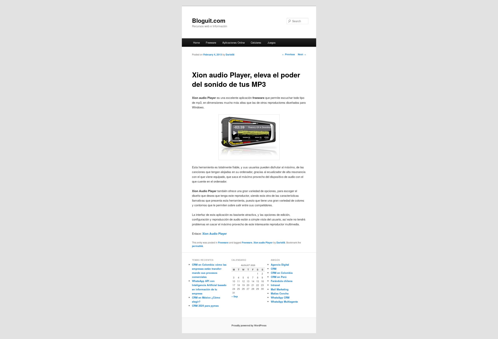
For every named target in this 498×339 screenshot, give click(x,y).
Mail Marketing (279, 289)
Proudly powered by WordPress (249, 325)
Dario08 (230, 54)
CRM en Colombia (282, 273)
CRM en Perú (279, 277)
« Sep (234, 296)
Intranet (275, 285)
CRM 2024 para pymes (205, 305)
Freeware (211, 42)
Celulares (256, 42)
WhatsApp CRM (280, 297)
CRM (273, 268)
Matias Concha (279, 293)
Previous (288, 54)
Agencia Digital (280, 264)
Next (302, 54)
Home (196, 42)
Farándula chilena (281, 281)
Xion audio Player (263, 242)
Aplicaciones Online (233, 42)
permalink (197, 246)
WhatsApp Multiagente (284, 301)
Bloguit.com (208, 20)
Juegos (271, 42)
